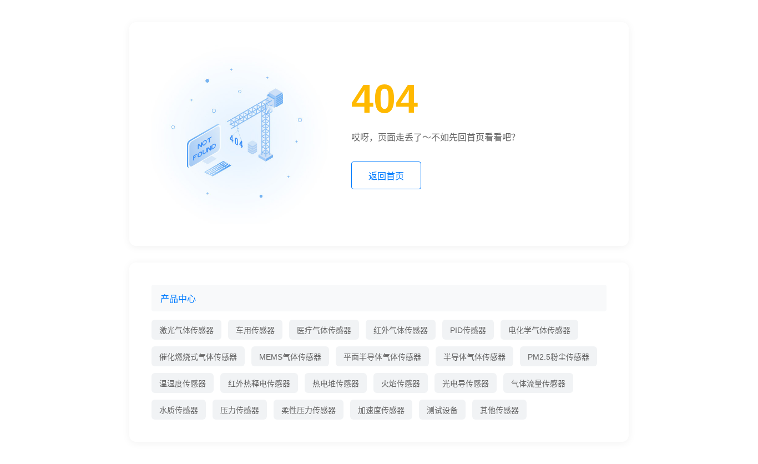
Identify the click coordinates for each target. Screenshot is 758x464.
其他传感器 (499, 410)
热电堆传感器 (335, 383)
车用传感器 (255, 330)
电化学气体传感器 (539, 330)
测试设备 (442, 410)
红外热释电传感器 (259, 383)
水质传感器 (178, 410)
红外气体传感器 (400, 330)
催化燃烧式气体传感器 (198, 356)
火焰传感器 (400, 383)
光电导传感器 (465, 383)
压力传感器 (239, 410)
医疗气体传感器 (324, 330)
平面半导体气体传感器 (382, 356)
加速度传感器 (381, 410)
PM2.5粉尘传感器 (558, 356)
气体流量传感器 (538, 383)
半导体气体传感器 (474, 356)
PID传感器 (468, 330)
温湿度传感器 (182, 383)
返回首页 (386, 176)
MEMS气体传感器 (290, 356)
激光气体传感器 (186, 330)
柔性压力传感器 (308, 410)
